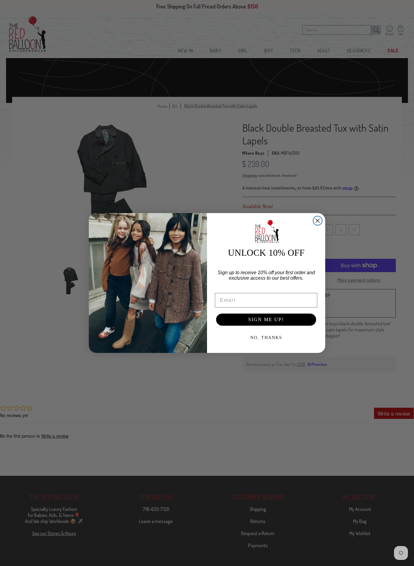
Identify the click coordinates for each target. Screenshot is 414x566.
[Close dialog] (317, 220)
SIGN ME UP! (266, 319)
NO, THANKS (266, 337)
